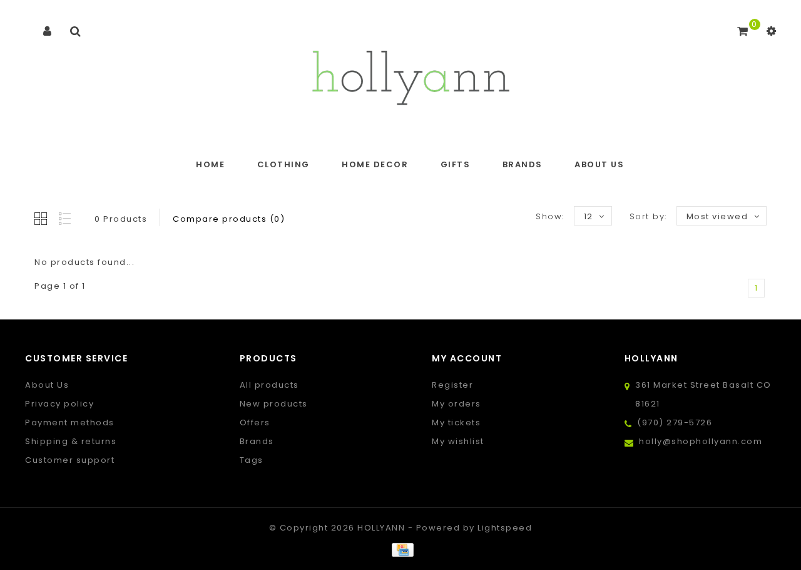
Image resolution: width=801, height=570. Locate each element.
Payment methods (70, 422)
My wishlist (458, 441)
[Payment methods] (400, 550)
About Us (599, 164)
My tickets (456, 422)
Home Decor (375, 164)
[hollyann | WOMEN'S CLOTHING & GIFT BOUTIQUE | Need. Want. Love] (410, 74)
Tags (251, 460)
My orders (456, 404)
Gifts (456, 164)
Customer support (70, 460)
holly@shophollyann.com (700, 441)
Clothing (283, 164)
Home (210, 164)
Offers (255, 422)
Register (452, 385)
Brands (523, 164)
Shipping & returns (70, 441)
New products (274, 404)
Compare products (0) (229, 219)
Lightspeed (504, 528)
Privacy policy (59, 404)
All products (269, 385)
